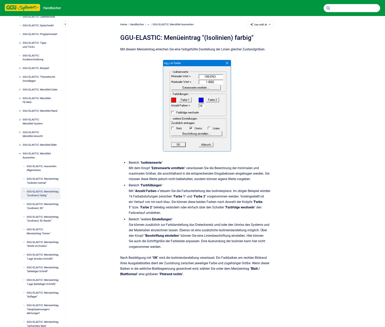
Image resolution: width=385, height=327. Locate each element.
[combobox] (352, 8)
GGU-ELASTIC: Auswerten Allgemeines (41, 168)
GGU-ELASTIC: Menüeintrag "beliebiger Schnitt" (42, 269)
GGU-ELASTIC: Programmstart (40, 34)
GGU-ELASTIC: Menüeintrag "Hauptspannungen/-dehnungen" (42, 309)
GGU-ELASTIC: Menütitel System (33, 121)
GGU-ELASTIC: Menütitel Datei (40, 89)
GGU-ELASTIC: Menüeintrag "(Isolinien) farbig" (42, 193)
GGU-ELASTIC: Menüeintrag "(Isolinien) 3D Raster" (42, 218)
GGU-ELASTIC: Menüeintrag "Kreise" (39, 231)
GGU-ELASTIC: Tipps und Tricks (34, 44)
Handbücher (52, 8)
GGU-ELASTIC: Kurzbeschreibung (33, 57)
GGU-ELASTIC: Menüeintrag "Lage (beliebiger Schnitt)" (42, 282)
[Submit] (328, 8)
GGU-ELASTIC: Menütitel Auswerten (37, 155)
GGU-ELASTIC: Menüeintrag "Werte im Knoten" (42, 244)
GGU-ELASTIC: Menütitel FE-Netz (37, 100)
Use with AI (260, 24)
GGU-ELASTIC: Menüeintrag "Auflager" (42, 294)
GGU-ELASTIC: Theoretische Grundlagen (39, 78)
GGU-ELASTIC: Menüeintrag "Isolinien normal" (42, 180)
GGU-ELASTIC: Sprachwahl (38, 25)
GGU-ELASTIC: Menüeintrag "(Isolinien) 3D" (42, 206)
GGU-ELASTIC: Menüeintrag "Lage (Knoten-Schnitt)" (42, 256)
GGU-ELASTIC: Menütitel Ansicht (33, 134)
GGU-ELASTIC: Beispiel (36, 68)
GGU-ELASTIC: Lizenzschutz (39, 16)
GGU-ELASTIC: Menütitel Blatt (40, 144)
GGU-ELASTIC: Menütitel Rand (40, 110)
